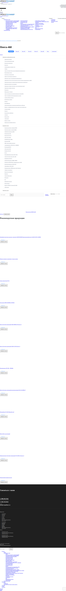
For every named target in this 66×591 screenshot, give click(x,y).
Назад (5, 552)
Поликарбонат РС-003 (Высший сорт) (7, 412)
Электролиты (7, 118)
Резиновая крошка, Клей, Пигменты (7, 532)
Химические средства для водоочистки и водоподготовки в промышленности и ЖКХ (18, 80)
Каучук (22, 23)
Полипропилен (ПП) (9, 23)
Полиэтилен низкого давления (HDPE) (12, 21)
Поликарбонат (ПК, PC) (8, 158)
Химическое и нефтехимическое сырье (7, 40)
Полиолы (6, 101)
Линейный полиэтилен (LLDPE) (11, 22)
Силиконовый (54, 51)
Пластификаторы (7, 103)
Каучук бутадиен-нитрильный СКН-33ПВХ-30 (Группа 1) (11, 324)
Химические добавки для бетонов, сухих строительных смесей (15, 86)
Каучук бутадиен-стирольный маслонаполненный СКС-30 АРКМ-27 (13, 390)
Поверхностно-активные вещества (10, 122)
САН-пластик (7, 187)
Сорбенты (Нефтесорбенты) (9, 97)
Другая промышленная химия (9, 61)
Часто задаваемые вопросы (6, 519)
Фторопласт (37, 26)
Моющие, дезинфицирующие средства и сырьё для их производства (15, 107)
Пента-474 (36, 51)
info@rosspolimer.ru (63, 5)
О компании (53, 19)
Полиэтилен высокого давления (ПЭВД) (12, 20)
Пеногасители (15, 40)
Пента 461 (30, 51)
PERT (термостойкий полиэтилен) (11, 27)
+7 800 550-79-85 (4, 498)
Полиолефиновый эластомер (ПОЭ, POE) (27, 24)
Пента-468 (11, 51)
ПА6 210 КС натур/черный (5, 433)
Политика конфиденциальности (5, 545)
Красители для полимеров (39, 24)
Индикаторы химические (9, 63)
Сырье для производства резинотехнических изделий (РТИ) (14, 93)
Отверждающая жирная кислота (6, 477)
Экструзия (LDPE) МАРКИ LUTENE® (7, 302)
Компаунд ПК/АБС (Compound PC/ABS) (11, 185)
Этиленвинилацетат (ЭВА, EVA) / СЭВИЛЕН (12, 145)
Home (1, 40)
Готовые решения (7, 109)
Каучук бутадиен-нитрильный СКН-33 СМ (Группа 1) (10, 346)
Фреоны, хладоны (7, 120)
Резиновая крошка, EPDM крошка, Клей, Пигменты (13, 168)
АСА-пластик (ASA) (24, 21)
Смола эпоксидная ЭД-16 (4, 280)
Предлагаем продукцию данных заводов (54, 21)
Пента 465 (23, 51)
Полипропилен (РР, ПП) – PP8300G (6, 368)
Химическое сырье (7, 30)
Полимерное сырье (7, 19)
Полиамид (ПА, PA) (24, 22)
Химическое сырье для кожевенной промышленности (13, 78)
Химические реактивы (8, 59)
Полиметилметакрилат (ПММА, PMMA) (27, 26)
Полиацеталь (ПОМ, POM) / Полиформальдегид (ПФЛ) (25, 28)
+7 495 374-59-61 (63, 6)
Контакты (3, 514)
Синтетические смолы (8, 175)
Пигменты (7, 575)
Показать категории (47, 195)
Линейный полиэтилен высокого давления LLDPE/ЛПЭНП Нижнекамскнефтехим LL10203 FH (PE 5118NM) (20, 237)
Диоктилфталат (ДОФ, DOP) (40, 20)
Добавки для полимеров (39, 23)
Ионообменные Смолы (8, 72)
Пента (48, 51)
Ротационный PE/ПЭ (24, 20)
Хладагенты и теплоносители (9, 74)
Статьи (3, 516)
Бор (36, 27)
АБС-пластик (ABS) (8, 137)
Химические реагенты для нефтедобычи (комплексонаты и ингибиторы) (16, 82)
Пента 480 (42, 51)
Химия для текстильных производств (10, 76)
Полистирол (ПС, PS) (9, 24)
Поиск (57, 32)
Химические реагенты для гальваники (11, 84)
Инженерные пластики (39, 28)
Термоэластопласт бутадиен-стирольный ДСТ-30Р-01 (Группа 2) (12, 455)
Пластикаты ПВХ (9, 26)
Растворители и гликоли (8, 99)
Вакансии (3, 518)
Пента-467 (17, 51)
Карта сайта (4, 528)
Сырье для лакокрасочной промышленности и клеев (13, 95)
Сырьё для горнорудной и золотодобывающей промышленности (15, 70)
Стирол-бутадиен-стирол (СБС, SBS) (10, 156)
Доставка (3, 515)
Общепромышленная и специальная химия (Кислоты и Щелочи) (15, 105)
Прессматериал (37, 29)
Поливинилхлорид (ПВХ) (9, 139)
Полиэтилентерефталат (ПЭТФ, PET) (27, 29)
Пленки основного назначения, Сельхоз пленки (9, 258)
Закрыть (1, 54)
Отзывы (3, 517)
